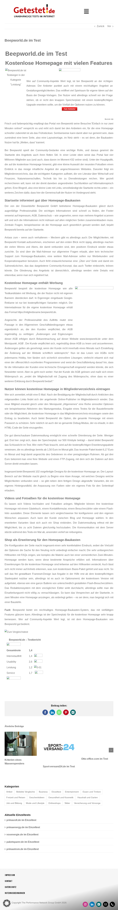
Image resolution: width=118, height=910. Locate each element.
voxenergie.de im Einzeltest (22, 827)
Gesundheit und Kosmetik (60, 790)
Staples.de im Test (15, 758)
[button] (7, 746)
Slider (67, 795)
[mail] (105, 896)
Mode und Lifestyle (35, 795)
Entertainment (72, 784)
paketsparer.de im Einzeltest (22, 834)
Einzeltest (56, 784)
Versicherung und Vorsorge (87, 795)
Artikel (9, 784)
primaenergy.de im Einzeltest (23, 819)
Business (43, 784)
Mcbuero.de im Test (54, 758)
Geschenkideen (36, 790)
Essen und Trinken (92, 784)
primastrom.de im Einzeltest (22, 841)
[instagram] (85, 896)
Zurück (100, 26)
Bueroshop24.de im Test (95, 758)
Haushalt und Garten (87, 790)
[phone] (112, 896)
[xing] (98, 896)
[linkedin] (92, 896)
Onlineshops (54, 795)
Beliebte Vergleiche (25, 784)
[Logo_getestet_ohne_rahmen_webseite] (34, 3)
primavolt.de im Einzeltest (21, 812)
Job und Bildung (14, 795)
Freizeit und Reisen (15, 790)
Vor (109, 26)
